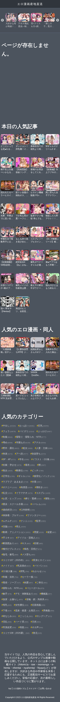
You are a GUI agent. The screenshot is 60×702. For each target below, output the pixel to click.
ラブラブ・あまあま (15, 481)
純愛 (28, 582)
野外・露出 (11, 448)
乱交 (7, 493)
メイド (8, 565)
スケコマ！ (33, 688)
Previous (2, 20)
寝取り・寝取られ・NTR (31, 437)
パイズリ (26, 431)
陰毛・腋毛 (10, 554)
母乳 (7, 605)
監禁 (41, 521)
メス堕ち (28, 554)
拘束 (7, 453)
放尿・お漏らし (13, 599)
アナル (40, 442)
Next (57, 20)
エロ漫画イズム (20, 688)
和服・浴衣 (10, 577)
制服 (7, 437)
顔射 (38, 543)
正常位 (9, 476)
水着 (36, 481)
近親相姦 (38, 605)
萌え (21, 526)
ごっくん (26, 616)
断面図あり (10, 543)
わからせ (39, 571)
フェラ (9, 431)
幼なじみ (9, 616)
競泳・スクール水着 (15, 504)
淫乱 (7, 621)
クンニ (26, 521)
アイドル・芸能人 (28, 537)
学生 (24, 459)
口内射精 (28, 509)
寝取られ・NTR (13, 588)
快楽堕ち (39, 453)
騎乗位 (22, 470)
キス (26, 543)
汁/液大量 (10, 571)
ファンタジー (36, 515)
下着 (7, 610)
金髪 (51, 532)
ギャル (24, 476)
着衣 (30, 465)
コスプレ (43, 493)
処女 (27, 448)
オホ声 (37, 627)
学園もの (23, 442)
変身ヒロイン (42, 560)
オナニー (10, 487)
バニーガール (35, 588)
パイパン (40, 565)
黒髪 (39, 532)
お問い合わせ (46, 688)
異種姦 (48, 610)
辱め (7, 442)
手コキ (8, 537)
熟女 (7, 470)
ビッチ (38, 470)
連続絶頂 (10, 509)
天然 (36, 621)
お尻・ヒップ (12, 498)
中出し (9, 425)
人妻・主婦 (44, 448)
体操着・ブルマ (13, 515)
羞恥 (50, 498)
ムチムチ (10, 521)
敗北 (37, 633)
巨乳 (43, 425)
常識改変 (9, 627)
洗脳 (7, 526)
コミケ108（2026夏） (16, 633)
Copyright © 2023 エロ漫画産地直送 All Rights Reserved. (30, 697)
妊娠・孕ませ (12, 465)
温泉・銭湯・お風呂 (27, 610)
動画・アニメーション (16, 532)
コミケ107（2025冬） (16, 560)
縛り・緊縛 (33, 498)
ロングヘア (44, 616)
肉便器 (26, 487)
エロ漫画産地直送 (30, 4)
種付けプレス (11, 549)
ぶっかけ (45, 431)
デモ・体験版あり (26, 593)
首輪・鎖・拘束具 (37, 599)
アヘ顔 (22, 453)
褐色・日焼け (33, 549)
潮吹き (42, 487)
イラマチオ (24, 493)
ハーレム (39, 504)
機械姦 (46, 593)
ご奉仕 (41, 582)
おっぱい (26, 425)
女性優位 (21, 605)
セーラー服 (29, 577)
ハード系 (21, 621)
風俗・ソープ (11, 582)
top (9, 688)
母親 (24, 627)
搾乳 (24, 571)
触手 (7, 593)
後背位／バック (44, 476)
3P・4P (9, 459)
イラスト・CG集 (44, 459)
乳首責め (24, 565)
